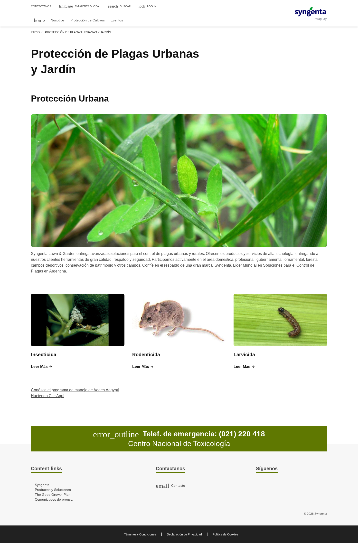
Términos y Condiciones (140, 534)
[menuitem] (39, 20)
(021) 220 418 (242, 434)
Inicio (35, 32)
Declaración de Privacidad (184, 534)
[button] (42, 367)
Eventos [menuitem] (117, 20)
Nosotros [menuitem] (58, 20)
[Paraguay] (310, 11)
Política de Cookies (225, 534)
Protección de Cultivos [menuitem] (87, 20)
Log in (147, 6)
